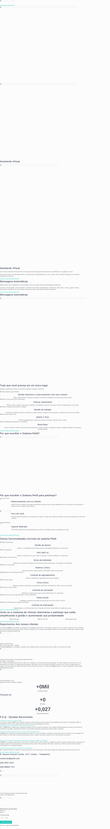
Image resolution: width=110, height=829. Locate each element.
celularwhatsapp (4, 815)
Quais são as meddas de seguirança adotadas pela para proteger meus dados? (24, 740)
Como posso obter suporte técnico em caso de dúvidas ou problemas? (19, 731)
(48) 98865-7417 (7, 767)
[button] (42, 720)
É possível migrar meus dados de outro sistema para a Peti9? (17, 725)
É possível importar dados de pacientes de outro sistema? (16, 748)
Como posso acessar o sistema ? (11, 720)
